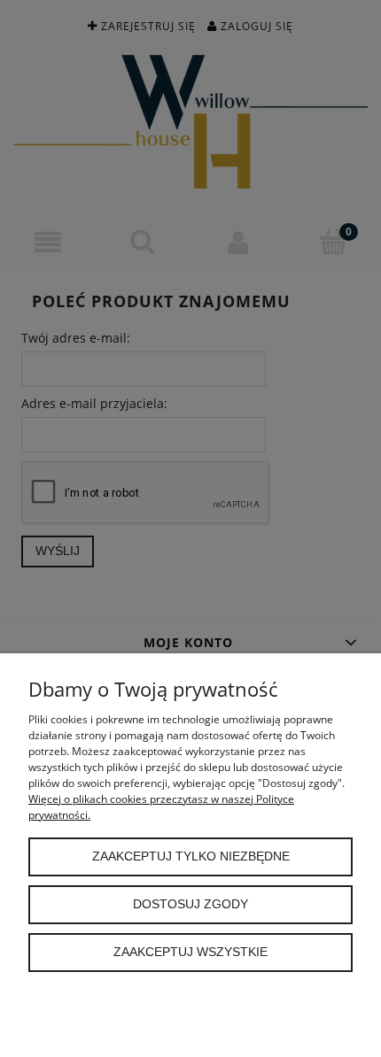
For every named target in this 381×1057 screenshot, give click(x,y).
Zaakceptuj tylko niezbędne (191, 856)
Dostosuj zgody (190, 904)
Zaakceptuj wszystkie (190, 952)
